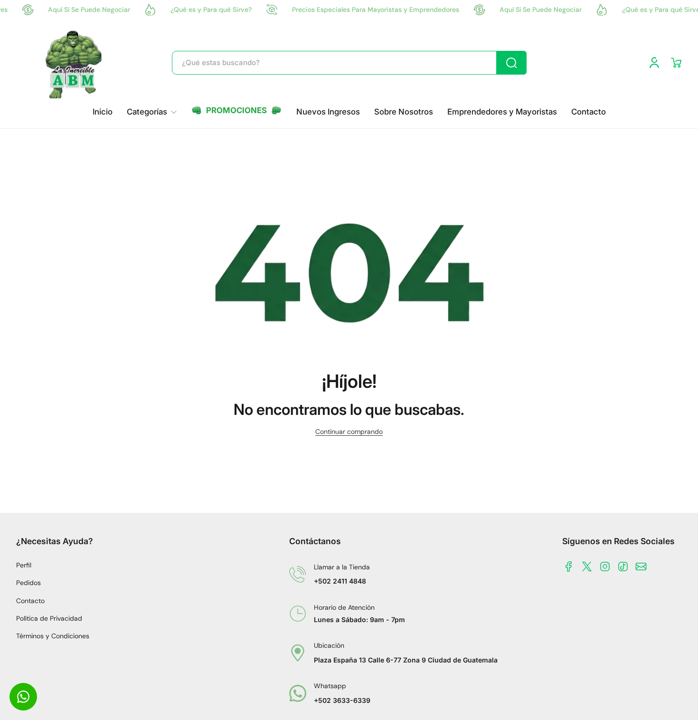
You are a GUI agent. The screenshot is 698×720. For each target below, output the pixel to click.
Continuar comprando (349, 431)
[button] (676, 62)
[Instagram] (605, 566)
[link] (152, 112)
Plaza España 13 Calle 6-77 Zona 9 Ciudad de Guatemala (406, 660)
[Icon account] (654, 62)
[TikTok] (623, 566)
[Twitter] (587, 566)
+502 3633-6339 (342, 700)
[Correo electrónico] (641, 566)
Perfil (23, 565)
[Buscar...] (511, 63)
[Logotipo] (74, 62)
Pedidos (28, 582)
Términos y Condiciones (52, 636)
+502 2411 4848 (340, 581)
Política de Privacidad (49, 618)
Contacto (30, 600)
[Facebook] (569, 566)
